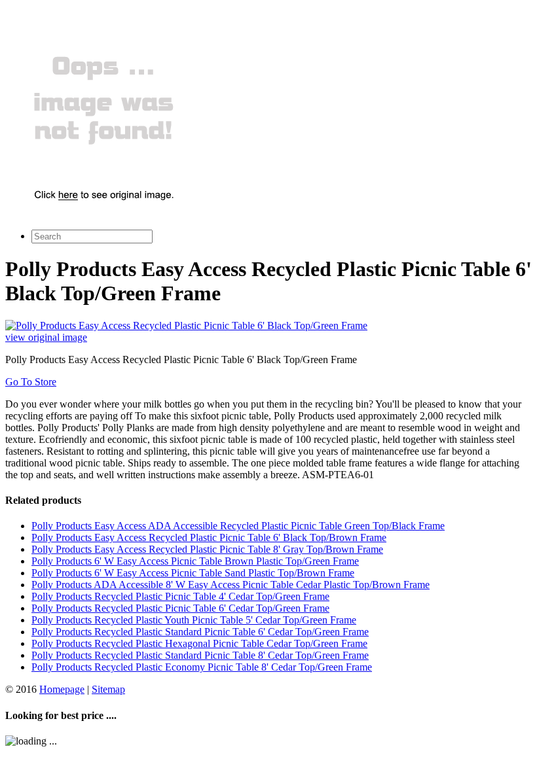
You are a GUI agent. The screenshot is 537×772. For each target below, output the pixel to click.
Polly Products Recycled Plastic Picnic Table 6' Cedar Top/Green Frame (180, 608)
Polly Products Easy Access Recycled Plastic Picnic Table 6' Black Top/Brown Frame (208, 537)
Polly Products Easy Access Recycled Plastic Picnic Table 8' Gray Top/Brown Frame (207, 549)
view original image (46, 337)
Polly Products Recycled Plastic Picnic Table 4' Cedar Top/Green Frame (180, 596)
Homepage (61, 689)
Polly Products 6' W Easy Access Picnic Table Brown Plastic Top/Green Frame (195, 561)
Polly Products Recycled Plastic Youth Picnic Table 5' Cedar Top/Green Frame (193, 619)
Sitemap (108, 689)
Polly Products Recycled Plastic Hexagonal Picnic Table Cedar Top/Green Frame (199, 643)
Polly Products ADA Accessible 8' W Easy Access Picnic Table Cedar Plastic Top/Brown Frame (230, 584)
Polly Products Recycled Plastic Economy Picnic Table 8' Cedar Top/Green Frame (201, 667)
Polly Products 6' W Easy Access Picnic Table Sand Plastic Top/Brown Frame (192, 572)
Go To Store (30, 381)
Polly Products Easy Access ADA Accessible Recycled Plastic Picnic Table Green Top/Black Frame (238, 525)
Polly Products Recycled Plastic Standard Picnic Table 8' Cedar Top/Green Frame (200, 655)
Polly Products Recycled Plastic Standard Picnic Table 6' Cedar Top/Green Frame (200, 631)
